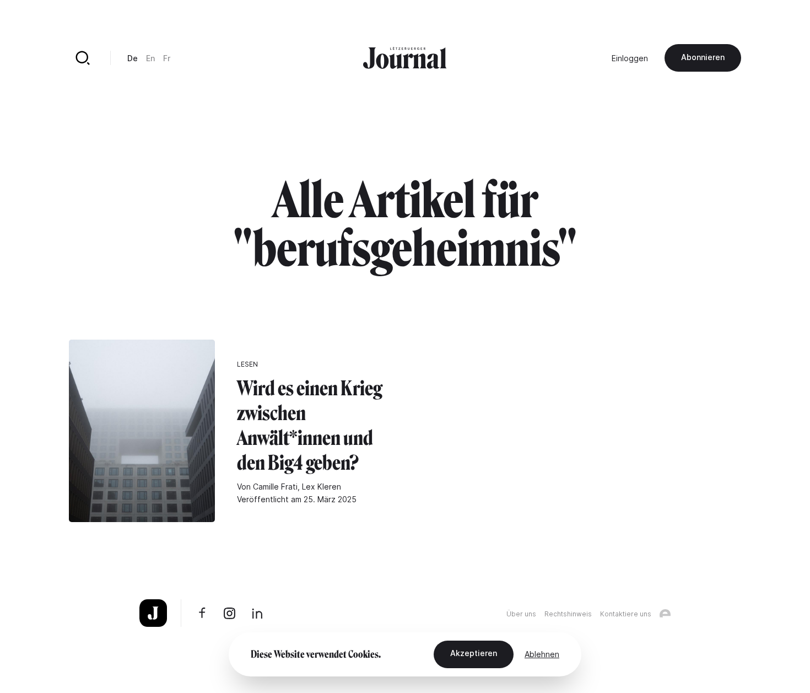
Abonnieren (703, 57)
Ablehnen (542, 654)
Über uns (521, 614)
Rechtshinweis (568, 614)
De (132, 58)
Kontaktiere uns (625, 614)
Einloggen (630, 58)
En (150, 58)
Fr (166, 58)
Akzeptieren (473, 653)
